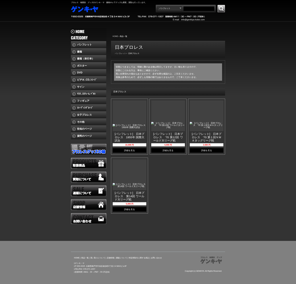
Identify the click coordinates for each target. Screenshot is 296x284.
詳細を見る (129, 150)
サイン (80, 86)
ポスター (82, 65)
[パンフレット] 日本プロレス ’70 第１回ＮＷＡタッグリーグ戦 (206, 137)
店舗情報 (110, 258)
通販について (121, 258)
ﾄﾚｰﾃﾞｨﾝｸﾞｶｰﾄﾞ (85, 107)
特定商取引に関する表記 (139, 258)
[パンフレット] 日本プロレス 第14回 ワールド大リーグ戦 (129, 196)
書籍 (79, 51)
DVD (79, 72)
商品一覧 (85, 258)
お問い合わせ (156, 258)
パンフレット (120, 53)
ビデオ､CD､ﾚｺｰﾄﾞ (87, 79)
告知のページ (84, 128)
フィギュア (83, 100)
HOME (115, 36)
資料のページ (84, 136)
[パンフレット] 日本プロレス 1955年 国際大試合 (129, 137)
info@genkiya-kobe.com (193, 19)
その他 (80, 122)
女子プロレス (84, 114)
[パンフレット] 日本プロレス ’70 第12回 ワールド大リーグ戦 (168, 137)
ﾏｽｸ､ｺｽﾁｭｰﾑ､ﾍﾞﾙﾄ (86, 93)
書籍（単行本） (85, 58)
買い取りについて (97, 258)
